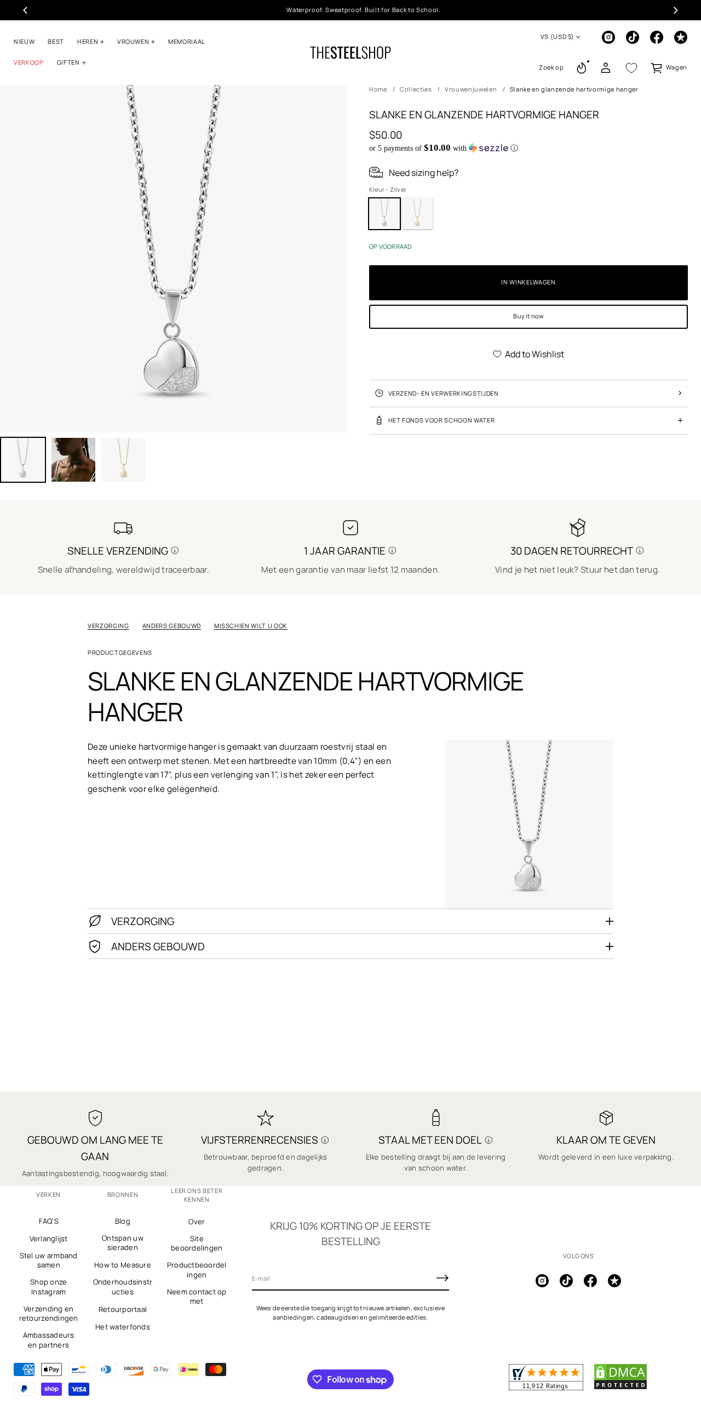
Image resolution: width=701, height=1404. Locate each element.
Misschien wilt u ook (251, 625)
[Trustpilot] (681, 37)
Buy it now (528, 316)
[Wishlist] (631, 67)
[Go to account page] (606, 68)
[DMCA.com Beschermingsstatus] (620, 1387)
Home (378, 89)
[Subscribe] (442, 1278)
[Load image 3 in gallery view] (73, 460)
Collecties (416, 89)
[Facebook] (657, 37)
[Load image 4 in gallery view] (124, 460)
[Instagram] (608, 37)
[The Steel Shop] (350, 53)
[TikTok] (632, 37)
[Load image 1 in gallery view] (23, 460)
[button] (551, 68)
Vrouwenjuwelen (471, 89)
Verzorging (108, 625)
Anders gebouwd (171, 625)
